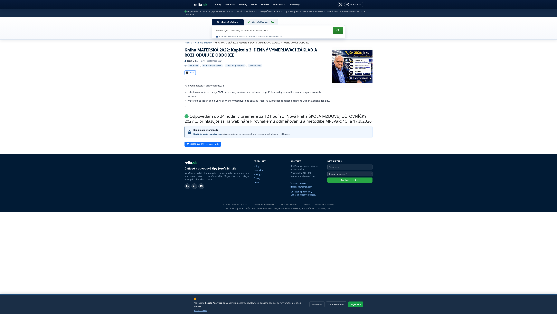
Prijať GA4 (356, 304)
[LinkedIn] (194, 186)
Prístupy (243, 4)
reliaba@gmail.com (302, 186)
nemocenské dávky (212, 65)
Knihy (218, 4)
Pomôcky (295, 4)
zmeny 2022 (255, 65)
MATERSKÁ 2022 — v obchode (204, 144)
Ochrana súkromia (289, 204)
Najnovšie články (203, 42)
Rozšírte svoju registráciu (207, 133)
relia (201, 5)
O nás (254, 4)
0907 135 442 (299, 183)
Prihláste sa (355, 4)
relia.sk (188, 42)
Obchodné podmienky (301, 191)
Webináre (230, 4)
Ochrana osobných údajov (303, 194)
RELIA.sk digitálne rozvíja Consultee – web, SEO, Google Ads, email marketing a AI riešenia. (270, 208)
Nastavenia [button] (317, 304)
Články (257, 178)
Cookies (306, 204)
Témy (256, 182)
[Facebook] (187, 186)
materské (193, 65)
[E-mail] (201, 186)
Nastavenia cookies (324, 204)
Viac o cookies (200, 310)
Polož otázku (279, 4)
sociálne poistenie (235, 65)
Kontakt (265, 4)
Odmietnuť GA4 (336, 304)
